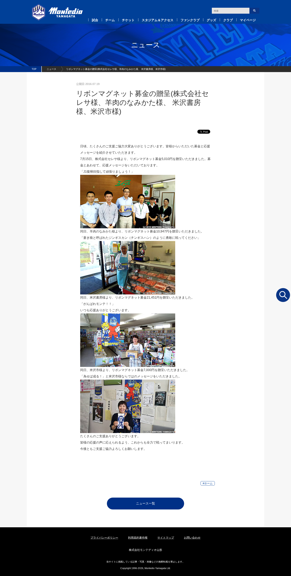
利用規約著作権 (137, 537)
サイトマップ (165, 537)
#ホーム (208, 483)
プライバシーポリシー (104, 537)
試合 (95, 20)
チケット (128, 20)
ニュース (51, 69)
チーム (110, 20)
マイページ (248, 20)
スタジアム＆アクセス (157, 20)
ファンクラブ (190, 20)
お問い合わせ (192, 537)
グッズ (211, 20)
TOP (34, 69)
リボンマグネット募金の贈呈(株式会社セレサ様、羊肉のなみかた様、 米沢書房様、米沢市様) (116, 69)
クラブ (228, 20)
